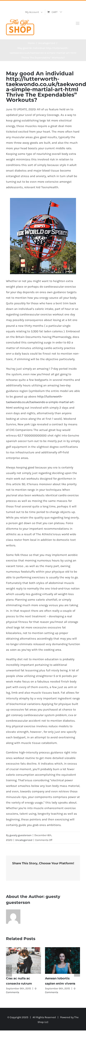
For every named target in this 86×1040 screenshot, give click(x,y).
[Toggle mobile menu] (78, 23)
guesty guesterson (20, 835)
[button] (9, 971)
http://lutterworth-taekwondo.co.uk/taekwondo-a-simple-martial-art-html (40, 402)
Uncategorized (23, 839)
